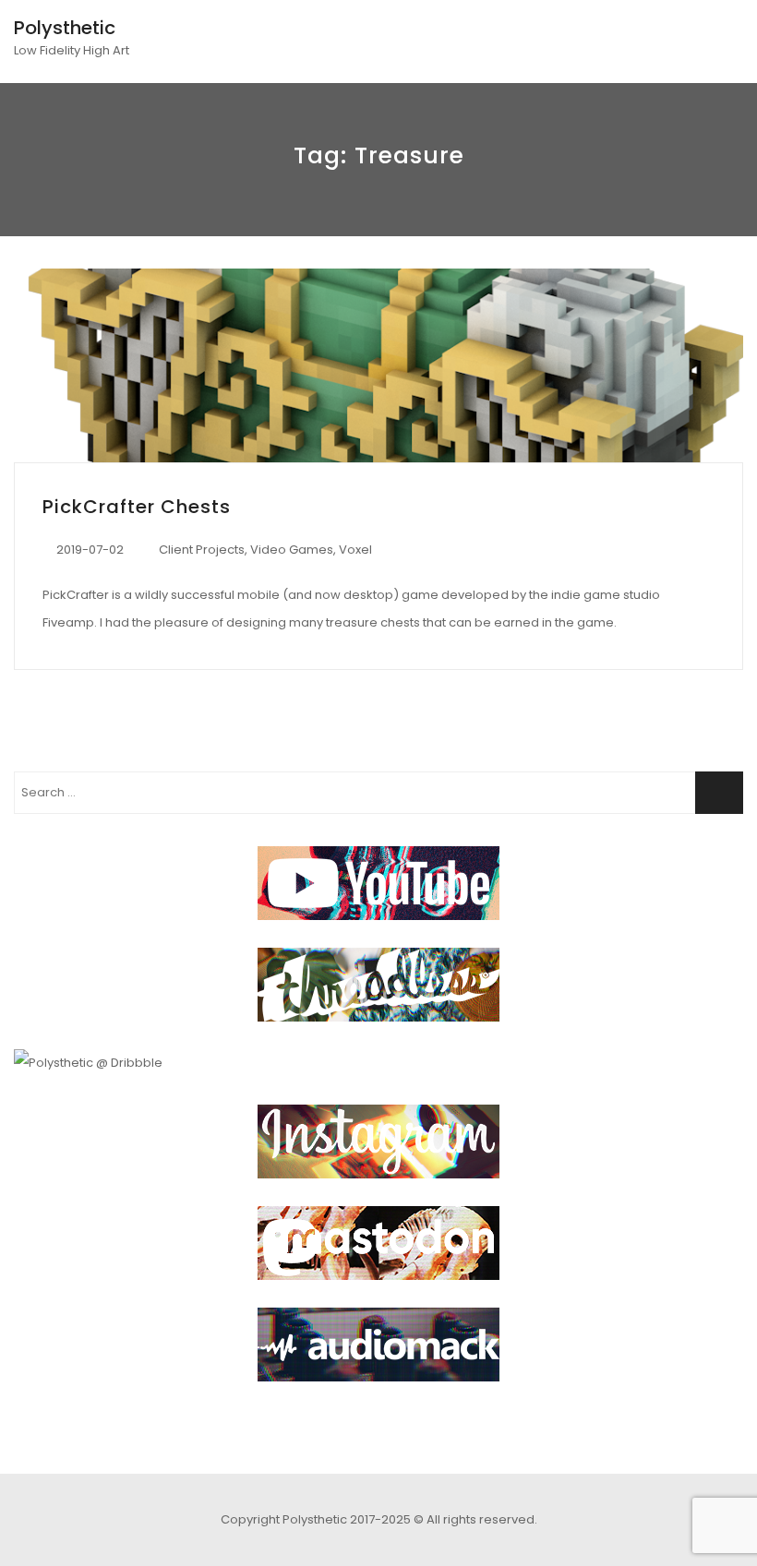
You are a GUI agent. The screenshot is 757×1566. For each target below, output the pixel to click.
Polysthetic (64, 28)
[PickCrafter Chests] (378, 365)
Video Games (291, 549)
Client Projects (202, 549)
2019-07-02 (90, 549)
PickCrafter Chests (136, 507)
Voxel (355, 549)
